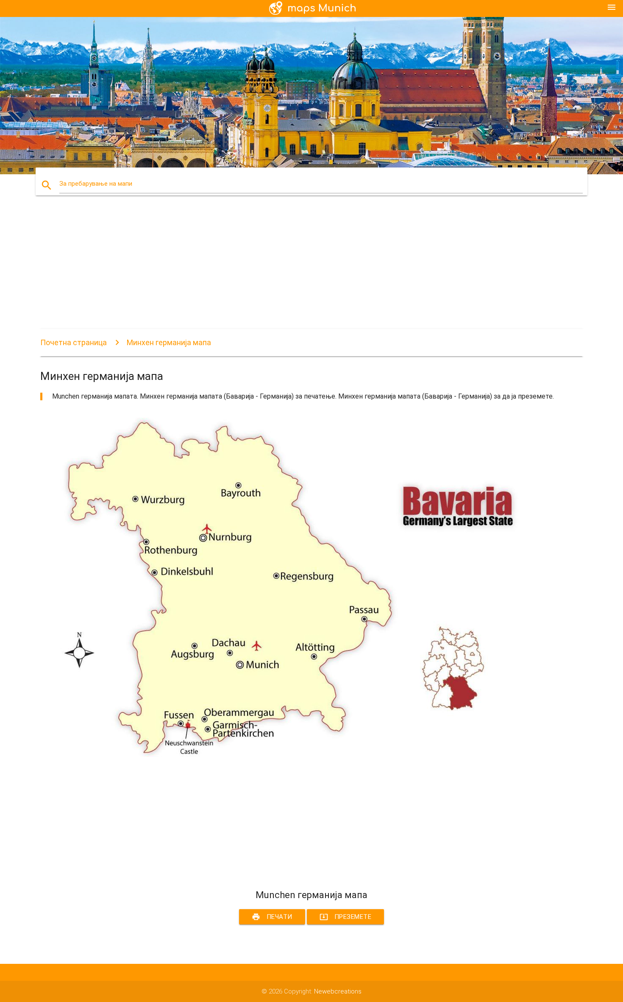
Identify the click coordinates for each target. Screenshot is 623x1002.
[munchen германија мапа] (294, 755)
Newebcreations (338, 991)
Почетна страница (73, 342)
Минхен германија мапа (169, 342)
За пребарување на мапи (95, 183)
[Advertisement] (294, 269)
